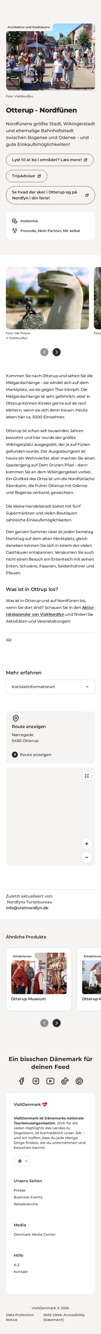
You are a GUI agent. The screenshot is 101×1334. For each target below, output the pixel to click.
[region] (50, 817)
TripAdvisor (23, 176)
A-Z (17, 1265)
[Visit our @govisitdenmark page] (65, 1081)
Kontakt (21, 1272)
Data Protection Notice (20, 1317)
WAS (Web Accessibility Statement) (64, 1317)
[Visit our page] (36, 1081)
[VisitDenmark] (30, 1104)
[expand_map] (86, 775)
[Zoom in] (87, 843)
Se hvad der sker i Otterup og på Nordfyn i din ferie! (44, 195)
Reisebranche (26, 1204)
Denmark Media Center (35, 1234)
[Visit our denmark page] (21, 1081)
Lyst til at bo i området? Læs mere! (47, 159)
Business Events (28, 1197)
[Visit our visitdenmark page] (50, 1081)
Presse (19, 1190)
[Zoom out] (87, 857)
